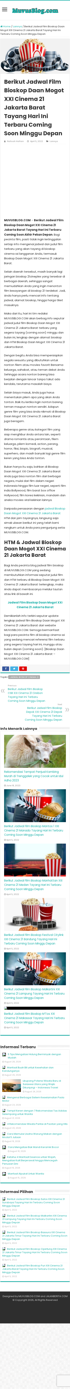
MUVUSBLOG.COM (29, 1296)
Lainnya (17, 26)
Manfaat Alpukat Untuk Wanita (26, 1173)
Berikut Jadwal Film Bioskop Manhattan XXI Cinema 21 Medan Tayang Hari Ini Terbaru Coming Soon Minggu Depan (33, 885)
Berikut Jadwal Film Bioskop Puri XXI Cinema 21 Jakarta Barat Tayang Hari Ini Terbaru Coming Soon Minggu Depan (33, 1269)
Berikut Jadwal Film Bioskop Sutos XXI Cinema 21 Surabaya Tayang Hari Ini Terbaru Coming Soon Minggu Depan (33, 1202)
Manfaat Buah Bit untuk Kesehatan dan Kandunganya (28, 1069)
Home (7, 26)
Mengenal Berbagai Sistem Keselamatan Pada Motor (33, 1099)
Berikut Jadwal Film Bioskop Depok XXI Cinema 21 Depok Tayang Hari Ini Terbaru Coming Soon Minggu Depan (43, 712)
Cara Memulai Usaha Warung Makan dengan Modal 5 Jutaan (32, 1135)
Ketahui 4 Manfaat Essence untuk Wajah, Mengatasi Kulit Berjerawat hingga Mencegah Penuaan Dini (29, 1160)
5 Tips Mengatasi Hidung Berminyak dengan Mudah (34, 1055)
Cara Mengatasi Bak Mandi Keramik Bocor (33, 1147)
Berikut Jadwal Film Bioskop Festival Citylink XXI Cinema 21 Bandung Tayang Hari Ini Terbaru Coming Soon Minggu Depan (33, 939)
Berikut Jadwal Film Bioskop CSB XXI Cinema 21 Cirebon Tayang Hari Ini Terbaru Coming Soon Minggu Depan (26, 693)
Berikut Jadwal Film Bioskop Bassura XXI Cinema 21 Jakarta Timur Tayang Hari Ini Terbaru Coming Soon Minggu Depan (34, 1236)
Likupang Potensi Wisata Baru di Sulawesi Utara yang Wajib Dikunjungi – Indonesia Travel (42, 1084)
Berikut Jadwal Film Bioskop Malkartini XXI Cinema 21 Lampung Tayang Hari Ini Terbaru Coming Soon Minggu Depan (34, 993)
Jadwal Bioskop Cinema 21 (24, 677)
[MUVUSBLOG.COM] (35, 10)
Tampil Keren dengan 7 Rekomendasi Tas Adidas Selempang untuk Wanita (34, 1112)
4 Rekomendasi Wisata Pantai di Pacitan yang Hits (37, 1124)
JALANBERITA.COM (57, 1296)
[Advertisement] (35, 181)
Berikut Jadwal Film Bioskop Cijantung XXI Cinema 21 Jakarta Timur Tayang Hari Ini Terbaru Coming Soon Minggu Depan (34, 1252)
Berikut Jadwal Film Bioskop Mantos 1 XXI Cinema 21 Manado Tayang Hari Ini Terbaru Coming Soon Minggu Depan (33, 830)
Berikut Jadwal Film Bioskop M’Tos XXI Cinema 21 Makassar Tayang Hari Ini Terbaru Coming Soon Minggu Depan (34, 1018)
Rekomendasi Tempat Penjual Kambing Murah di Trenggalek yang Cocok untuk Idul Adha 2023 (33, 776)
